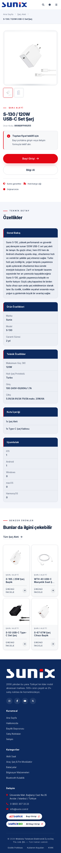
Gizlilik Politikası (15, 847)
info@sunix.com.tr (19, 809)
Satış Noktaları (13, 733)
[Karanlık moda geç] (50, 5)
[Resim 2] (19, 93)
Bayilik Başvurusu (15, 728)
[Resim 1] (8, 93)
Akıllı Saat (11, 756)
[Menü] (56, 5)
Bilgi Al (30, 170)
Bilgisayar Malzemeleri (17, 772)
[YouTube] (25, 701)
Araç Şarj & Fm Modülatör (19, 761)
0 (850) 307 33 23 (19, 804)
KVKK (50, 847)
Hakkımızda (12, 723)
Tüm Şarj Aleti (11, 536)
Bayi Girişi (28, 158)
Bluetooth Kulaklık (15, 777)
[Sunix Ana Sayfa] (14, 4)
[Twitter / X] (33, 701)
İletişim (9, 739)
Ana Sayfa (8, 14)
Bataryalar (11, 767)
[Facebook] (17, 701)
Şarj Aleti (21, 14)
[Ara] (43, 5)
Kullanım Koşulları (35, 847)
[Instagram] (9, 701)
